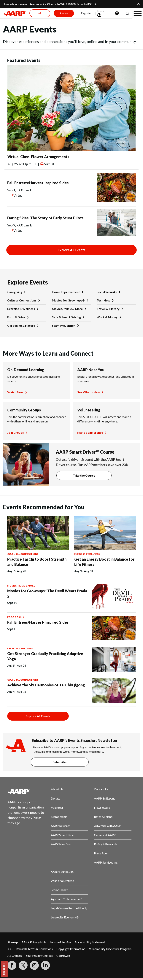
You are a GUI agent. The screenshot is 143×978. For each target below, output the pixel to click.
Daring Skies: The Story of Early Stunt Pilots (45, 218)
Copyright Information (70, 949)
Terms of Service (60, 942)
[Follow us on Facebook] (11, 965)
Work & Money (107, 317)
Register (86, 13)
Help (117, 13)
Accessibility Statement (90, 942)
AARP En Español (105, 798)
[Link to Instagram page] (34, 965)
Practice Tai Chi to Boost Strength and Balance (36, 562)
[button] (127, 13)
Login (100, 11)
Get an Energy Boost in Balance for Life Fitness (104, 562)
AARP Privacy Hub (34, 942)
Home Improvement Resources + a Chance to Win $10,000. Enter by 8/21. (48, 4)
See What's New (88, 392)
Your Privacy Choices (39, 955)
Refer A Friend (103, 816)
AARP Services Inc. (106, 862)
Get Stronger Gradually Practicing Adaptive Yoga (45, 656)
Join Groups (15, 432)
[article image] (71, 149)
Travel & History (108, 308)
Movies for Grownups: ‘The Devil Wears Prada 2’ (47, 593)
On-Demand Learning (25, 369)
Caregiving (14, 292)
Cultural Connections (21, 300)
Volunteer (57, 807)
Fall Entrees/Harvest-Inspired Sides (38, 183)
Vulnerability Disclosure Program (110, 949)
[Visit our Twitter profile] (23, 965)
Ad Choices (14, 955)
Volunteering (88, 410)
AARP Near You (90, 369)
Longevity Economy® (65, 917)
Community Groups (24, 410)
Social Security (107, 292)
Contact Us (101, 789)
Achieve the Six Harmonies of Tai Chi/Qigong (46, 685)
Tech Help (103, 300)
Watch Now (15, 392)
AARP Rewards (60, 826)
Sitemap (12, 942)
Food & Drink (16, 317)
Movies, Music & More (67, 308)
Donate (55, 798)
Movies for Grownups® (68, 300)
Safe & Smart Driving (66, 317)
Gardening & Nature (21, 325)
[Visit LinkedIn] (45, 965)
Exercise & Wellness (21, 308)
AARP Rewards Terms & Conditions (30, 949)
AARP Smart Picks (62, 835)
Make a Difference (90, 432)
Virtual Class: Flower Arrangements (38, 156)
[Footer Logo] (26, 791)
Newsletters (102, 807)
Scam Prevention (63, 325)
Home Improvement (66, 292)
